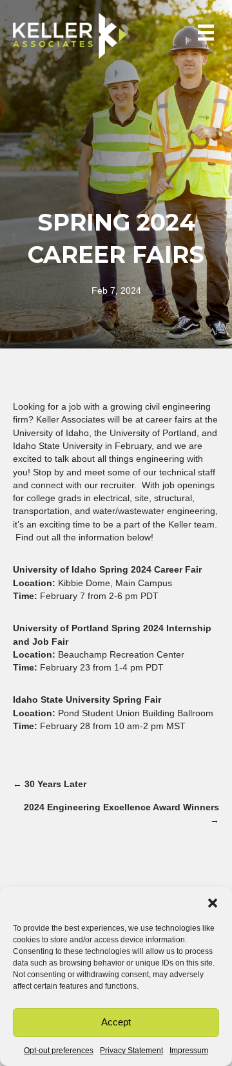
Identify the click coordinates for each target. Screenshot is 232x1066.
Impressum (188, 1050)
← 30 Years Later (49, 784)
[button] (212, 903)
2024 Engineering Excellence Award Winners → (121, 813)
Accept (116, 1021)
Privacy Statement (131, 1050)
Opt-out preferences (58, 1050)
